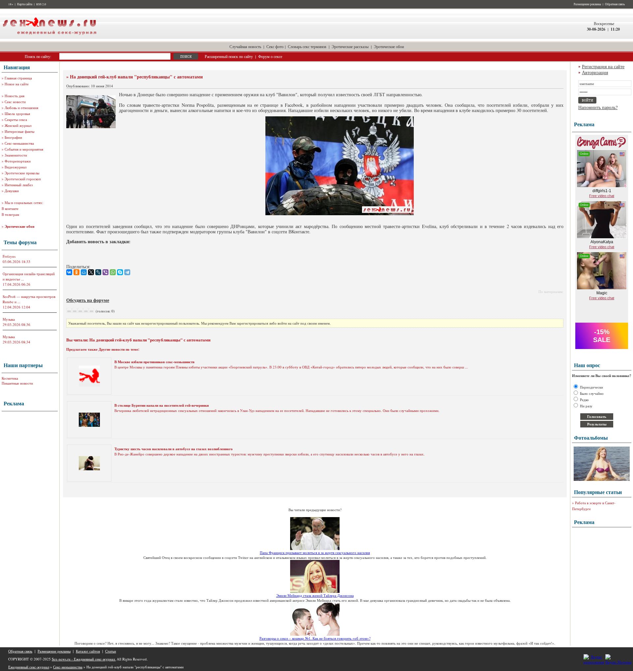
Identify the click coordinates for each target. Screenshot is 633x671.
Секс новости (15, 101)
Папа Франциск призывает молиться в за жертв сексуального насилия (315, 552)
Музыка (9, 319)
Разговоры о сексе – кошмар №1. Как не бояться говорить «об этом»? (315, 638)
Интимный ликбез (19, 184)
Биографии (13, 137)
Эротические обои (389, 46)
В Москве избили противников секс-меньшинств (154, 362)
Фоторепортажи (18, 161)
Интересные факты (19, 131)
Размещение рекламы (587, 4)
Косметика (10, 378)
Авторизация (595, 72)
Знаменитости (16, 155)
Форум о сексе (270, 56)
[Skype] (120, 272)
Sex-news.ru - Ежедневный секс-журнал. (84, 658)
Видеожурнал (15, 166)
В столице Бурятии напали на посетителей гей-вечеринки (161, 405)
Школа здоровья (17, 113)
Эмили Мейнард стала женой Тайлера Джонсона (315, 595)
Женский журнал (18, 125)
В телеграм (10, 214)
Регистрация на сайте (603, 66)
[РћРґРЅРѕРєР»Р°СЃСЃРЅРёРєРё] (76, 272)
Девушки (12, 190)
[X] (91, 272)
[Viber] (105, 272)
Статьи (110, 651)
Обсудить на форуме (87, 300)
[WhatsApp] (113, 272)
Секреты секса (16, 119)
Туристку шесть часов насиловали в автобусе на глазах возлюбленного (173, 449)
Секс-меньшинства (19, 143)
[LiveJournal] (98, 272)
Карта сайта (24, 4)
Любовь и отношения (21, 107)
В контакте (10, 208)
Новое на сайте (17, 83)
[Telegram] (127, 272)
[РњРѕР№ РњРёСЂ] (84, 272)
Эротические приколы (22, 172)
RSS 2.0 (41, 4)
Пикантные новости (17, 383)
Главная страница (18, 77)
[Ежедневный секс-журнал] (49, 37)
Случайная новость (245, 46)
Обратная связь (615, 4)
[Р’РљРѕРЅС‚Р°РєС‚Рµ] (69, 272)
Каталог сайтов (88, 651)
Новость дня (14, 95)
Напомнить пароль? (598, 107)
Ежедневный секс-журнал (28, 666)
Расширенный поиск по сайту (229, 56)
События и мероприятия (24, 149)
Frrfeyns (9, 256)
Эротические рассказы (350, 46)
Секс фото (275, 46)
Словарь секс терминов (307, 46)
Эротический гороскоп (23, 178)
